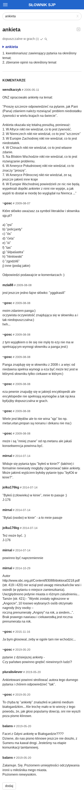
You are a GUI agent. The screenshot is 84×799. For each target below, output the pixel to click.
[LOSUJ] (78, 29)
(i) (37, 38)
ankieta (11, 47)
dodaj (9, 786)
